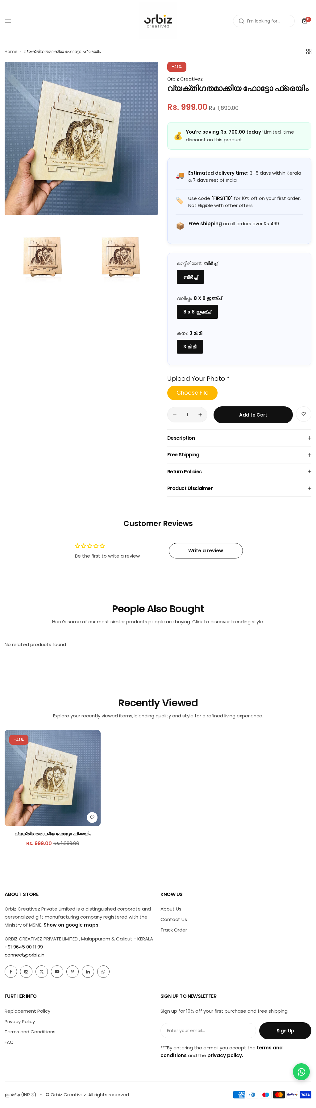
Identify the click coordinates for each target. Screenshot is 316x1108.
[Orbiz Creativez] (158, 20)
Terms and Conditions (30, 1031)
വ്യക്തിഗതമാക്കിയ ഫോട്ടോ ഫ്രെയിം (53, 834)
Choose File (192, 392)
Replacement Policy (27, 1011)
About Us (170, 909)
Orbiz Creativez (185, 79)
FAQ (9, 1042)
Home (11, 51)
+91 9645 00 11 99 (24, 947)
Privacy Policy (20, 1021)
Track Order (173, 930)
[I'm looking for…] (241, 21)
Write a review (205, 550)
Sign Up (285, 1030)
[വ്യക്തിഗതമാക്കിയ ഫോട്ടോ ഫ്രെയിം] (53, 778)
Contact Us (173, 919)
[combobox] (264, 21)
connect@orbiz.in (24, 955)
